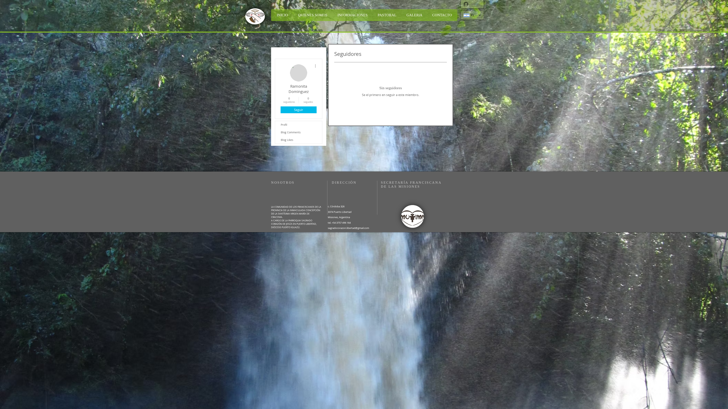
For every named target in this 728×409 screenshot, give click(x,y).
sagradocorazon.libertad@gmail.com (348, 228)
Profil (284, 124)
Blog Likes (287, 140)
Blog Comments (291, 132)
